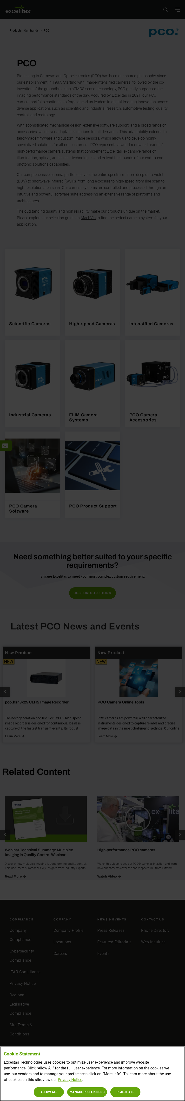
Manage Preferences (87, 1092)
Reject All (125, 1092)
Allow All (48, 1092)
